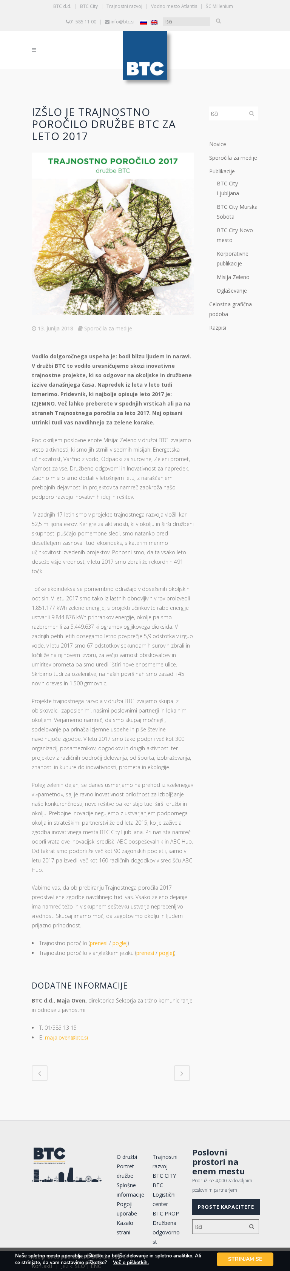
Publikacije (222, 171)
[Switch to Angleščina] (154, 22)
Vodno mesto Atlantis (174, 6)
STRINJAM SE (245, 1259)
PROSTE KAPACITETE (226, 1206)
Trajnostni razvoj (124, 6)
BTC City (89, 6)
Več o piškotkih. (131, 1262)
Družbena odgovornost (166, 1232)
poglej (120, 943)
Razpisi (217, 327)
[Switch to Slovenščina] (143, 22)
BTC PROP (166, 1213)
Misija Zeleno (233, 277)
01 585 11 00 (82, 22)
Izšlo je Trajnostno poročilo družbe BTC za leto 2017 (104, 124)
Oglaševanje (232, 290)
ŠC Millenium (219, 6)
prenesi (99, 943)
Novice (217, 144)
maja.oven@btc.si (66, 1037)
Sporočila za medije (108, 328)
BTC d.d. (62, 6)
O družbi (127, 1156)
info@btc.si (122, 22)
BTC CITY (164, 1175)
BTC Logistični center (164, 1195)
